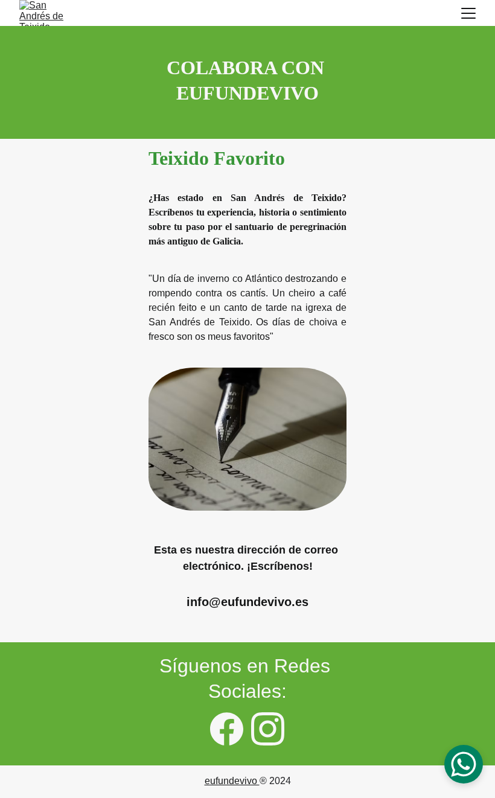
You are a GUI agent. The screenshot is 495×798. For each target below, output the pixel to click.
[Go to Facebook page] (226, 728)
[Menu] (468, 13)
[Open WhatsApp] (463, 764)
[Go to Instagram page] (267, 728)
